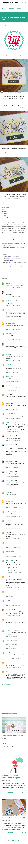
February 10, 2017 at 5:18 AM (13, 440)
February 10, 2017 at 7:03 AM (13, 516)
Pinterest (11, 260)
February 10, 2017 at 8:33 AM (13, 528)
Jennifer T (8, 364)
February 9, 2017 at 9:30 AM (13, 319)
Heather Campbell (5, 207)
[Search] (22, 2)
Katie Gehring (4, 213)
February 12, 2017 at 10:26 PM (13, 667)
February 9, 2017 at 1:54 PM (13, 360)
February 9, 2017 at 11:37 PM (13, 431)
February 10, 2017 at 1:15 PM (13, 538)
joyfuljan (8, 403)
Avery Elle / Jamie (5, 201)
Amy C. (7, 394)
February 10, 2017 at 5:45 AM (13, 497)
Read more (23, 750)
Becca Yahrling (9, 333)
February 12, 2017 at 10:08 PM (13, 658)
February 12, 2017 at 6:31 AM (13, 605)
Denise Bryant (9, 663)
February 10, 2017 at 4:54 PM (13, 547)
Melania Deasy (4, 211)
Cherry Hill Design (10, 2)
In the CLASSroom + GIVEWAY (13, 818)
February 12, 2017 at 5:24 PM (13, 626)
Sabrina (8, 501)
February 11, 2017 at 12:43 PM (13, 572)
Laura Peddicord (10, 640)
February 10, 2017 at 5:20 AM (13, 488)
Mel (7, 283)
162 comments (9, 750)
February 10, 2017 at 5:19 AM (13, 457)
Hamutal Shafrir (10, 413)
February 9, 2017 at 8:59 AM (13, 305)
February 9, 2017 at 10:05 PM (13, 418)
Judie (7, 532)
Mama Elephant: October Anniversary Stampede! (12, 776)
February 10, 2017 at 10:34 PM (13, 556)
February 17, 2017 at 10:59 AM (13, 681)
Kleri (7, 542)
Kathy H (8, 492)
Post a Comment (6, 684)
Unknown (8, 671)
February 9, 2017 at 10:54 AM (13, 329)
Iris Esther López (10, 630)
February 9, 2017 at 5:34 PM (13, 372)
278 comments (9, 792)
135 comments (9, 832)
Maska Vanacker (5, 219)
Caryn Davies (4, 205)
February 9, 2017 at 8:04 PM (13, 399)
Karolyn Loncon (5, 203)
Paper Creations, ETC (11, 292)
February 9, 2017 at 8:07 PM (13, 409)
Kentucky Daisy (10, 576)
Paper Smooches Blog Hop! (12, 735)
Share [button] (23, 273)
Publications (11, 8)
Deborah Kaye (9, 609)
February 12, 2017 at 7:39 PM (13, 648)
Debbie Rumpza (10, 511)
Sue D (7, 354)
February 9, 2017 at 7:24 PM (13, 390)
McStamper (9, 551)
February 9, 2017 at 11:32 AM (13, 339)
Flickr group (10, 266)
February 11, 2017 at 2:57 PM (13, 587)
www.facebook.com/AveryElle (12, 256)
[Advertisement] (14, 699)
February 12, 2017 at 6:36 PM (13, 636)
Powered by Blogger (15, 840)
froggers (8, 309)
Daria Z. (8, 520)
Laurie (7, 591)
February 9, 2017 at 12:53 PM (13, 350)
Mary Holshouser (10, 560)
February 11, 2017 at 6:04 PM (13, 596)
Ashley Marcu (4, 217)
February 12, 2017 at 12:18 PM (13, 615)
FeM (7, 600)
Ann (7, 385)
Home (3, 8)
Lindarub (8, 376)
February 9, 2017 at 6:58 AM (13, 287)
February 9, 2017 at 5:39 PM (13, 381)
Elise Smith (8, 323)
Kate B (7, 652)
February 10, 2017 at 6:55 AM (13, 507)
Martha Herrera (10, 301)
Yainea (3, 209)
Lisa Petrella (9, 344)
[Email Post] (2, 273)
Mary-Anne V (9, 620)
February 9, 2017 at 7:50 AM (13, 296)
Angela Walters (10, 422)
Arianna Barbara (10, 435)
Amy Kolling (4, 215)
